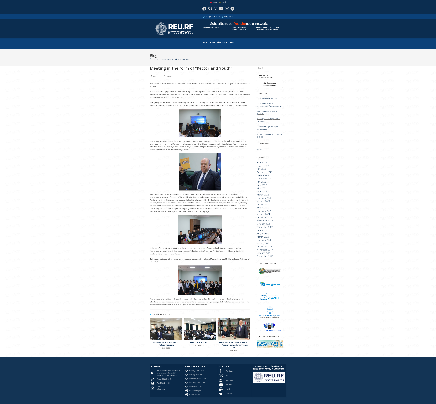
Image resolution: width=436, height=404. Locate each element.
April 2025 (262, 162)
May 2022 (262, 188)
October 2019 (263, 252)
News (232, 42)
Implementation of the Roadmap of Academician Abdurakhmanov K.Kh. (233, 345)
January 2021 (263, 214)
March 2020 (263, 236)
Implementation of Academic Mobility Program (166, 343)
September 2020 (265, 227)
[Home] (150, 59)
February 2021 (264, 210)
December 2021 (264, 204)
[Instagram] (215, 8)
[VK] (210, 8)
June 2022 (262, 185)
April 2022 (262, 191)
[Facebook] (204, 8)
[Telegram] (232, 8)
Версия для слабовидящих (270, 84)
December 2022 (264, 172)
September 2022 (265, 178)
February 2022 (264, 197)
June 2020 (262, 230)
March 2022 (263, 194)
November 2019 (265, 249)
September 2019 (265, 256)
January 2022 (263, 201)
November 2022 (265, 175)
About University (217, 42)
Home (204, 42)
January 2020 (263, 243)
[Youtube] (221, 8)
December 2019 (264, 246)
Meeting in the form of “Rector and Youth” (176, 59)
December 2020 (264, 217)
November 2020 (265, 220)
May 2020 (262, 233)
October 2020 (263, 223)
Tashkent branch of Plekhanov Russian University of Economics (268, 367)
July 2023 (261, 168)
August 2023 (263, 165)
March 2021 (263, 207)
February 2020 (264, 239)
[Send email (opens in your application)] (226, 8)
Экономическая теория (267, 98)
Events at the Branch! (199, 342)
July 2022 (261, 181)
